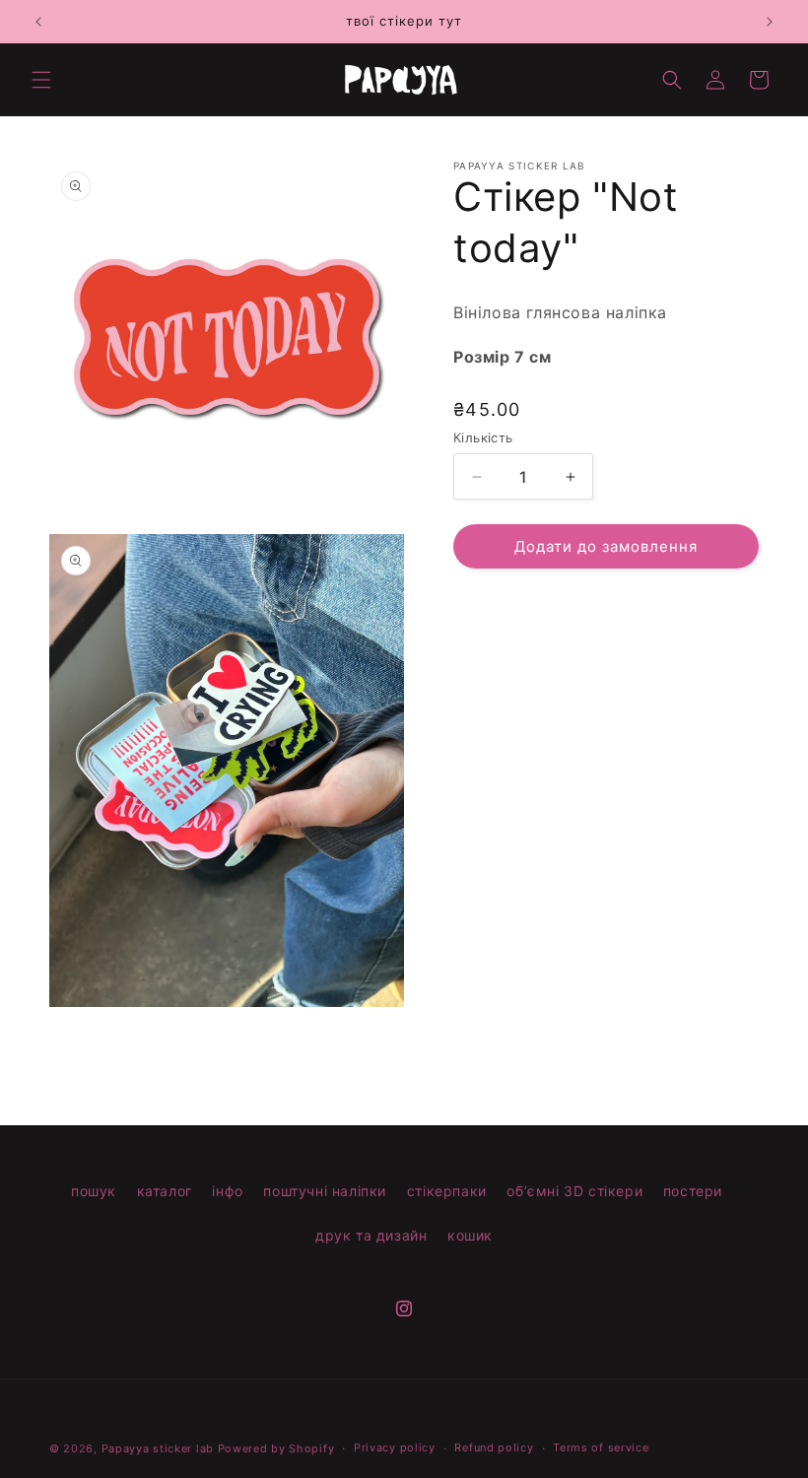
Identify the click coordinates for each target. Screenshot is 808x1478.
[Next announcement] (769, 21)
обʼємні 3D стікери (574, 1190)
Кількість (483, 437)
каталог (164, 1190)
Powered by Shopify (276, 1448)
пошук (93, 1190)
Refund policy (493, 1447)
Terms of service (600, 1447)
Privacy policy (395, 1447)
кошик (470, 1235)
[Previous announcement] (38, 21)
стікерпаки (447, 1190)
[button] (41, 79)
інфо (227, 1190)
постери (692, 1190)
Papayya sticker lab (157, 1448)
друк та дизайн (371, 1235)
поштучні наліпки (324, 1190)
